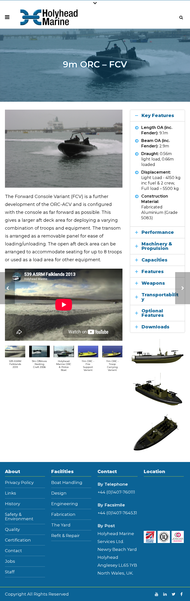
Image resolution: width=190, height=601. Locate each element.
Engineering (64, 503)
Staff (10, 572)
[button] (15, 359)
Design (59, 493)
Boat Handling (66, 482)
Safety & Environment (19, 516)
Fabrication (63, 514)
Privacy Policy (19, 482)
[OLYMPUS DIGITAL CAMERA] (64, 148)
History (12, 503)
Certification (18, 540)
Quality (12, 529)
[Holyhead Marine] (49, 17)
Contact (13, 550)
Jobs (10, 561)
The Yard (61, 525)
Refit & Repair (65, 535)
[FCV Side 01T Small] (157, 351)
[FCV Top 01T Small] (157, 433)
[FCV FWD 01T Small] (157, 389)
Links (10, 493)
